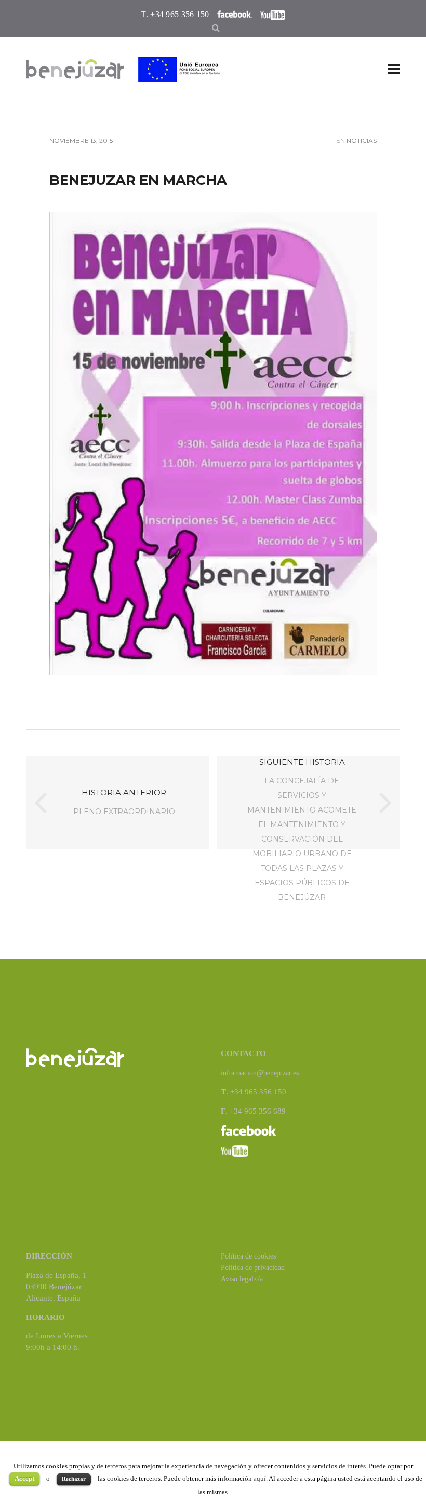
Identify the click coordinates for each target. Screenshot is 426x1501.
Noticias (362, 140)
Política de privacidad (253, 1268)
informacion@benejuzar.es (260, 1073)
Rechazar (74, 1479)
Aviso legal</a (242, 1279)
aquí (260, 1478)
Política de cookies (248, 1256)
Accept (24, 1478)
